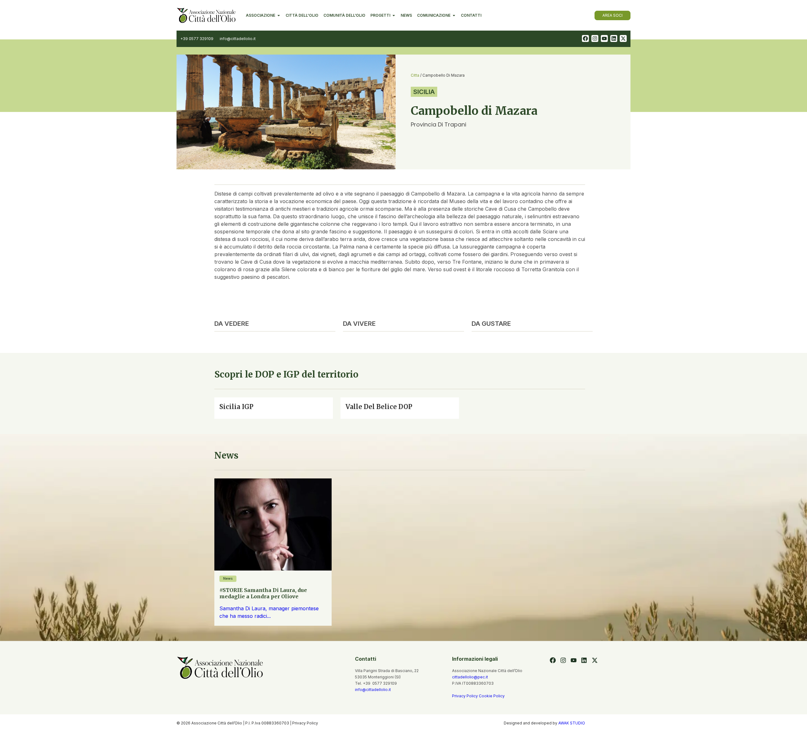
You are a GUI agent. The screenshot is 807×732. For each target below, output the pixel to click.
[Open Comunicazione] (454, 15)
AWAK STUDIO (571, 723)
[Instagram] (594, 38)
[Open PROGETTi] (394, 15)
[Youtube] (604, 38)
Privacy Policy (465, 696)
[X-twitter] (623, 38)
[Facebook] (585, 38)
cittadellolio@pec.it (470, 677)
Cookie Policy (492, 696)
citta (415, 75)
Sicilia (424, 92)
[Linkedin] (613, 38)
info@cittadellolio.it (373, 689)
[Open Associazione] (279, 15)
